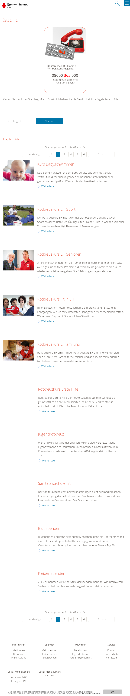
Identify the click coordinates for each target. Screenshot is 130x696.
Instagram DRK (19, 677)
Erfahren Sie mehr (91, 693)
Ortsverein (18, 653)
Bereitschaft (80, 650)
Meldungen (19, 650)
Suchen (49, 121)
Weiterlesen (48, 186)
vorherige (35, 154)
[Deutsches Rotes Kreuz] (9, 6)
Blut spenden (49, 528)
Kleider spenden (51, 573)
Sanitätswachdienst (54, 483)
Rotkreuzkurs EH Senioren (59, 254)
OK (112, 691)
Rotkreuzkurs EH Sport (56, 209)
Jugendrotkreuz (51, 434)
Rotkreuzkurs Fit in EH (55, 299)
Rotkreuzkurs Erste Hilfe (58, 389)
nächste (101, 154)
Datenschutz (111, 653)
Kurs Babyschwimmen (55, 164)
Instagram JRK (18, 681)
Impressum (111, 657)
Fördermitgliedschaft (80, 657)
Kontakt (111, 650)
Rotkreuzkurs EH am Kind (58, 344)
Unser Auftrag (18, 657)
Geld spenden (49, 650)
